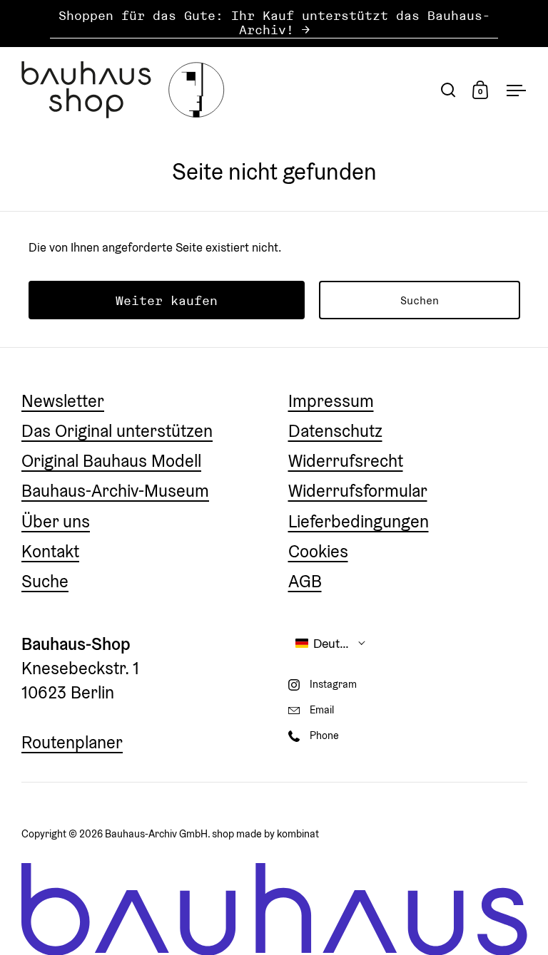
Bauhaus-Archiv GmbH (156, 833)
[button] (331, 643)
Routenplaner (72, 742)
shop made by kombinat (265, 833)
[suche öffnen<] (448, 89)
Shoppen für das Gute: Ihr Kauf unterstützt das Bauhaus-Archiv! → (274, 23)
